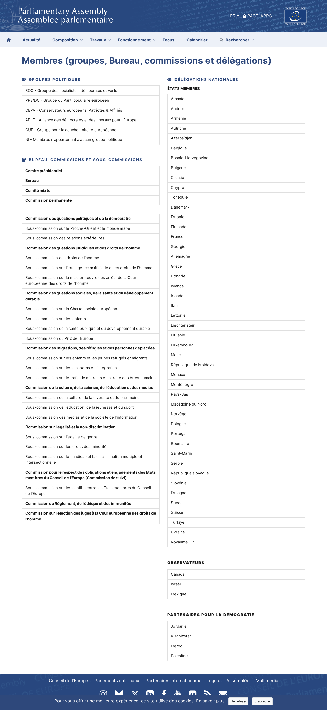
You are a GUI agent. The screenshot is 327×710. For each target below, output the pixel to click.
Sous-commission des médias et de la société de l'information (81, 417)
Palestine (179, 655)
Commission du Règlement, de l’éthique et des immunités (78, 503)
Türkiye (177, 522)
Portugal (178, 433)
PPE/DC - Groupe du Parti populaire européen (67, 100)
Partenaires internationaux (173, 680)
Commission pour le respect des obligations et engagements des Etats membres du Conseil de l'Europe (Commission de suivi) (90, 475)
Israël (176, 584)
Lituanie (178, 335)
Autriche (178, 128)
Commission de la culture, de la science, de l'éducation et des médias (89, 387)
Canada (177, 574)
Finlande (178, 226)
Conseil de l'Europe (68, 680)
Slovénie (179, 482)
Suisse (177, 512)
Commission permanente (48, 200)
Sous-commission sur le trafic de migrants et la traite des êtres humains (90, 377)
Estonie (177, 216)
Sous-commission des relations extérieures (64, 238)
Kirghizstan (181, 635)
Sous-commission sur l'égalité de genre (61, 436)
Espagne (178, 492)
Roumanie (180, 443)
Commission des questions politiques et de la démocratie (78, 218)
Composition (65, 39)
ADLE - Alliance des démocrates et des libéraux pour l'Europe (80, 119)
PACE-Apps (259, 15)
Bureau (32, 180)
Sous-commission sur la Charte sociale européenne (72, 308)
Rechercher (237, 39)
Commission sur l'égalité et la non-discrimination (70, 426)
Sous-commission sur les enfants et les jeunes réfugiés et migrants (86, 358)
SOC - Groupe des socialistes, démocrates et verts (71, 90)
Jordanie (179, 626)
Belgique (179, 148)
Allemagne (180, 256)
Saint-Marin (181, 453)
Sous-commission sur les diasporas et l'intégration (71, 367)
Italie (175, 305)
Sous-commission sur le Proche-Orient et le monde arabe (77, 228)
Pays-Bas (179, 394)
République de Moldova (192, 364)
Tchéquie (179, 197)
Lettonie (178, 315)
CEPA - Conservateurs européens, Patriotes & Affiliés (73, 110)
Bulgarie (178, 167)
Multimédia (267, 680)
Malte (176, 354)
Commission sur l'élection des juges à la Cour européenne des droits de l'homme (90, 516)
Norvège (178, 413)
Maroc (176, 645)
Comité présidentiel (43, 170)
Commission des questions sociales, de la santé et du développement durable (89, 296)
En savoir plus (210, 700)
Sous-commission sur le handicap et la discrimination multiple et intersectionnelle (83, 459)
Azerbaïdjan (181, 138)
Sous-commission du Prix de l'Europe (59, 338)
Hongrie (178, 276)
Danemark (180, 207)
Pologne (178, 423)
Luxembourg (182, 345)
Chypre (177, 187)
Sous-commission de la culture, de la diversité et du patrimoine (82, 397)
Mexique (178, 594)
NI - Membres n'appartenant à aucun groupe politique (73, 139)
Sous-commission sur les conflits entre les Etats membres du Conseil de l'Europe (88, 490)
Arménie (178, 118)
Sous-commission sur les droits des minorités (67, 446)
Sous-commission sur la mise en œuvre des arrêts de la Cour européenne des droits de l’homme (80, 280)
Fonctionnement (134, 39)
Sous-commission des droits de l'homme (62, 257)
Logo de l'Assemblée (227, 680)
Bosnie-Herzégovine (189, 157)
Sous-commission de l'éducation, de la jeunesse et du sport (79, 407)
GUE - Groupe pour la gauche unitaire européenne (70, 129)
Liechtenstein (183, 325)
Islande (177, 285)
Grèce (176, 266)
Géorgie (178, 246)
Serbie (177, 463)
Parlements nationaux (117, 680)
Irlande (177, 295)
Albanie (177, 98)
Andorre (178, 108)
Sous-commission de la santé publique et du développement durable (87, 328)
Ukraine (178, 532)
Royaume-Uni (183, 542)
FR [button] (233, 15)
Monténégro (182, 384)
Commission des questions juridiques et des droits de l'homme (82, 248)
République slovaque (190, 473)
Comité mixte (37, 190)
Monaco (178, 374)
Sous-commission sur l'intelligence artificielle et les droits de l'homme (89, 267)
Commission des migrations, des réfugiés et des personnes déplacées (90, 348)
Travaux (98, 39)
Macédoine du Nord (188, 404)
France (177, 236)
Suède (177, 502)
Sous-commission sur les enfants (55, 318)
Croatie (177, 177)
